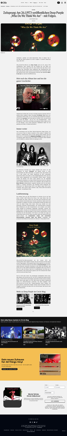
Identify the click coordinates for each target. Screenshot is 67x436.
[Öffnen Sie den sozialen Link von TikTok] (37, 422)
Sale (45, 2)
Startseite (3, 6)
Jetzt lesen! (37, 307)
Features (7, 6)
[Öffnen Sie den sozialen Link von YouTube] (35, 422)
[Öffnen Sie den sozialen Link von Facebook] (30, 422)
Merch (31, 2)
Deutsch (63, 430)
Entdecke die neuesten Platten (10, 369)
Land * (46, 390)
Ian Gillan (25, 118)
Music (26, 2)
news (2, 344)
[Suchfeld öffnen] (58, 2)
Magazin (35, 2)
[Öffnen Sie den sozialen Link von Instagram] (32, 422)
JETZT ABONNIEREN (55, 401)
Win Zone (41, 2)
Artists (22, 2)
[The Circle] (4, 3)
